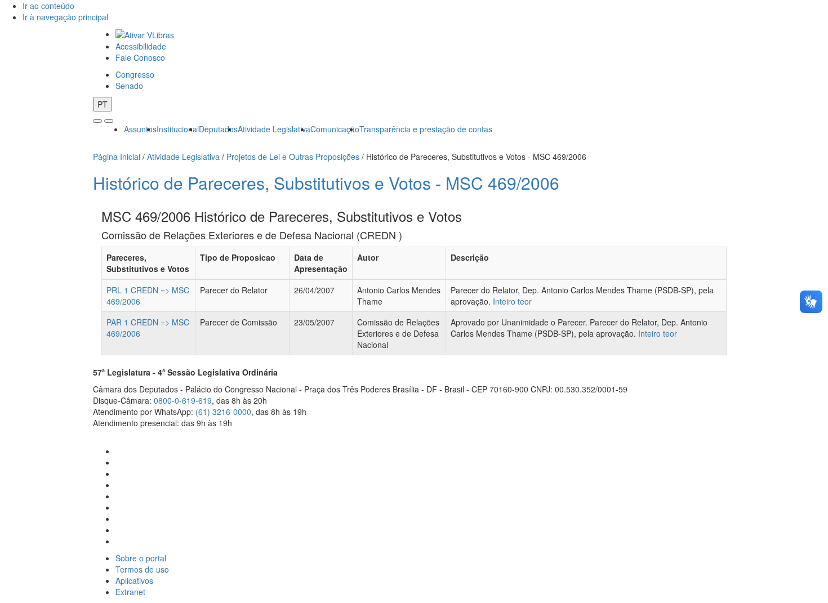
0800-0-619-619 (183, 400)
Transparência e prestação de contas (425, 129)
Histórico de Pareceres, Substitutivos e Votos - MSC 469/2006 (326, 183)
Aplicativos (134, 580)
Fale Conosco (140, 57)
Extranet (130, 591)
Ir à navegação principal (65, 17)
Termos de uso (142, 569)
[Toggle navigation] (97, 121)
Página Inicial (116, 156)
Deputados (218, 129)
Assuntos (140, 129)
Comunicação (334, 129)
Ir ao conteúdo (48, 5)
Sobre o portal (140, 558)
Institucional (178, 129)
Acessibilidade (140, 46)
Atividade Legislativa (274, 129)
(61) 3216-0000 (223, 411)
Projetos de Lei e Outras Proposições (292, 156)
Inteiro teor (512, 301)
